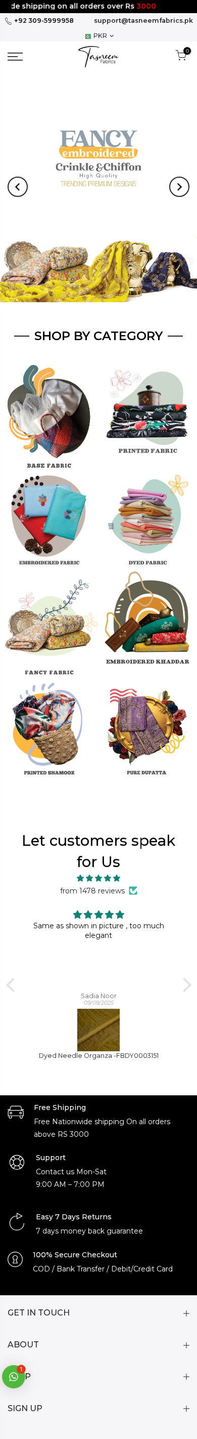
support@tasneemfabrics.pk (143, 20)
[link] (27, 57)
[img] (99, 878)
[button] (18, 187)
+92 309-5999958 (43, 20)
